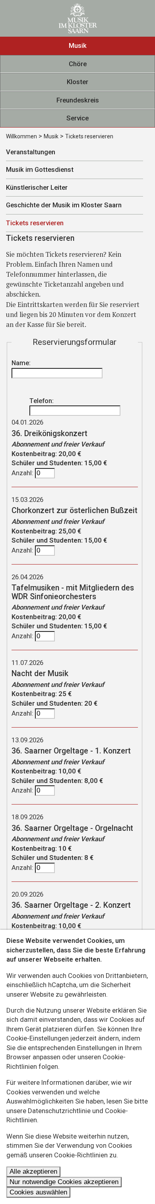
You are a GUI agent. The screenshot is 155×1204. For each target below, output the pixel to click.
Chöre (78, 64)
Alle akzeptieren (33, 1171)
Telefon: (41, 401)
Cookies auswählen (38, 1192)
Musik (78, 45)
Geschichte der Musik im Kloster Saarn (64, 205)
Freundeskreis (77, 100)
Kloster (77, 82)
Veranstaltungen (30, 152)
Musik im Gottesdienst (40, 169)
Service (77, 118)
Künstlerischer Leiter (37, 187)
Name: (21, 363)
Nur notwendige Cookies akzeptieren (64, 1182)
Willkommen (21, 136)
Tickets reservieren (89, 136)
